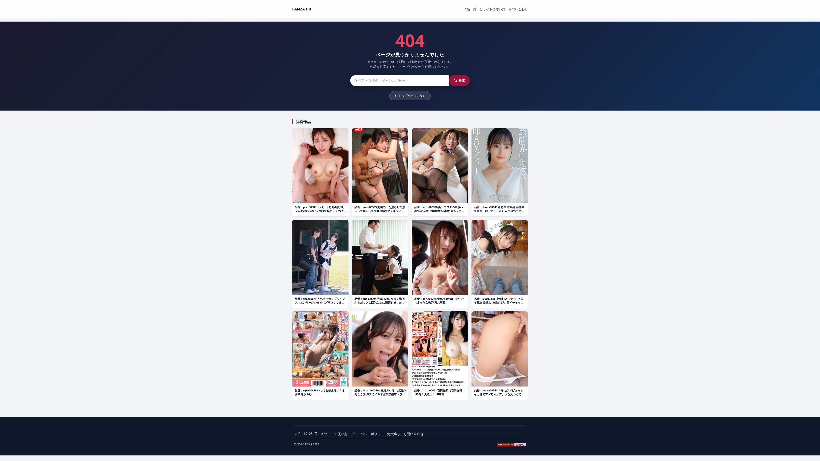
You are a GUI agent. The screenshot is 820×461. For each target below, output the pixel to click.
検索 (462, 80)
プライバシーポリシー (367, 434)
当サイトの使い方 (492, 9)
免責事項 (394, 434)
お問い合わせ (518, 9)
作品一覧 (469, 9)
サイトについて (306, 433)
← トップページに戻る (410, 96)
